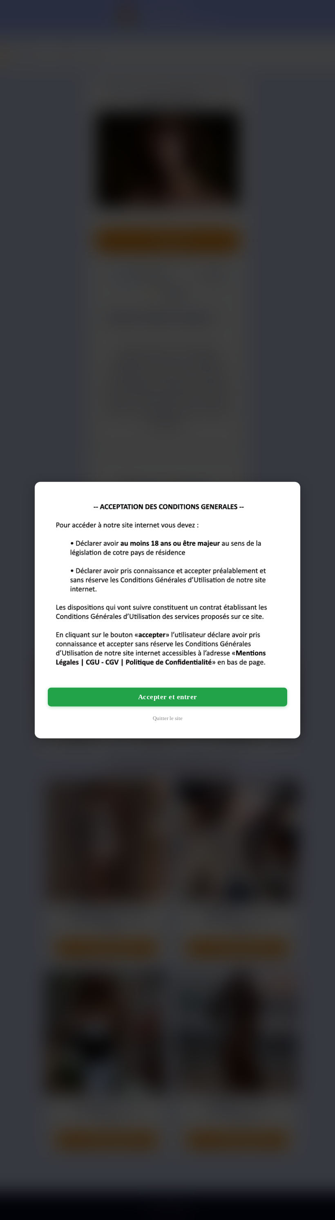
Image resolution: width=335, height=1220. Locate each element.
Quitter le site (168, 718)
